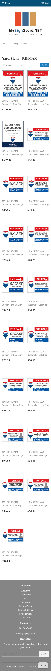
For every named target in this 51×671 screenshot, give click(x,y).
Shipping (25, 602)
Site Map (25, 617)
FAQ (25, 598)
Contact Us (26, 594)
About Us (25, 591)
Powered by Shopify (35, 666)
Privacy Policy (25, 606)
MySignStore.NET (18, 666)
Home (4, 44)
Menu (7, 3)
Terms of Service (25, 610)
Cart (47, 3)
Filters (44, 65)
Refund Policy (25, 614)
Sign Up (44, 654)
